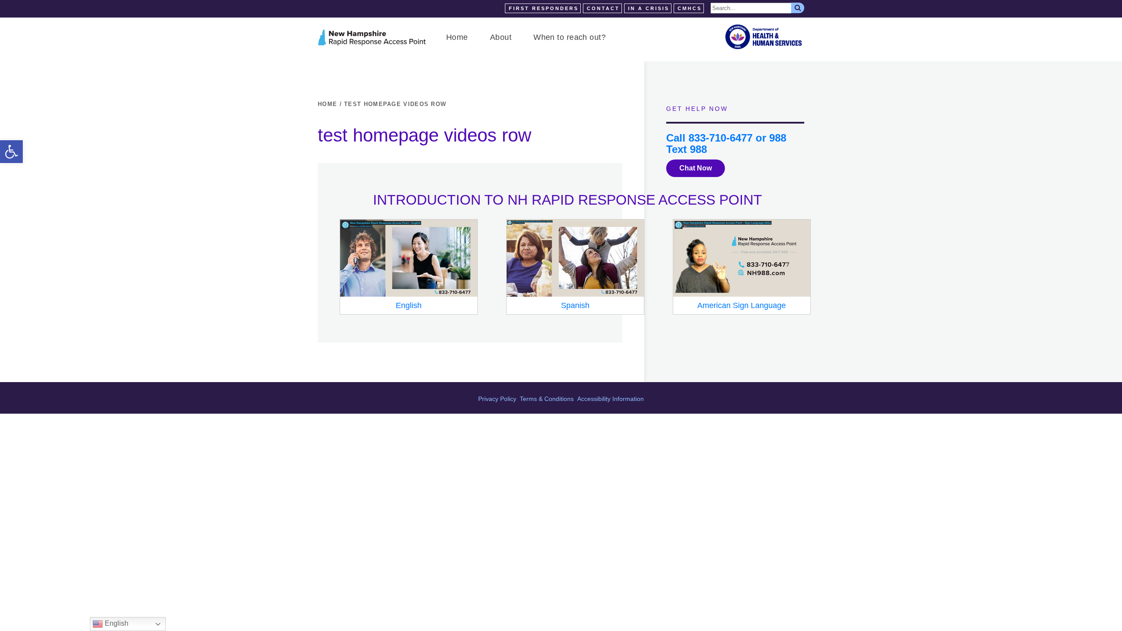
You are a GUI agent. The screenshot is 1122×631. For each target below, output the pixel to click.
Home (457, 37)
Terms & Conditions (547, 398)
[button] (11, 151)
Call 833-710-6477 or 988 (726, 138)
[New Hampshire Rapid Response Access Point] (372, 37)
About (500, 37)
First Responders (544, 8)
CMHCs (690, 8)
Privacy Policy (497, 398)
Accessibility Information (610, 398)
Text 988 (686, 149)
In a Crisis (648, 8)
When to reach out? (569, 37)
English (115, 623)
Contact (603, 8)
